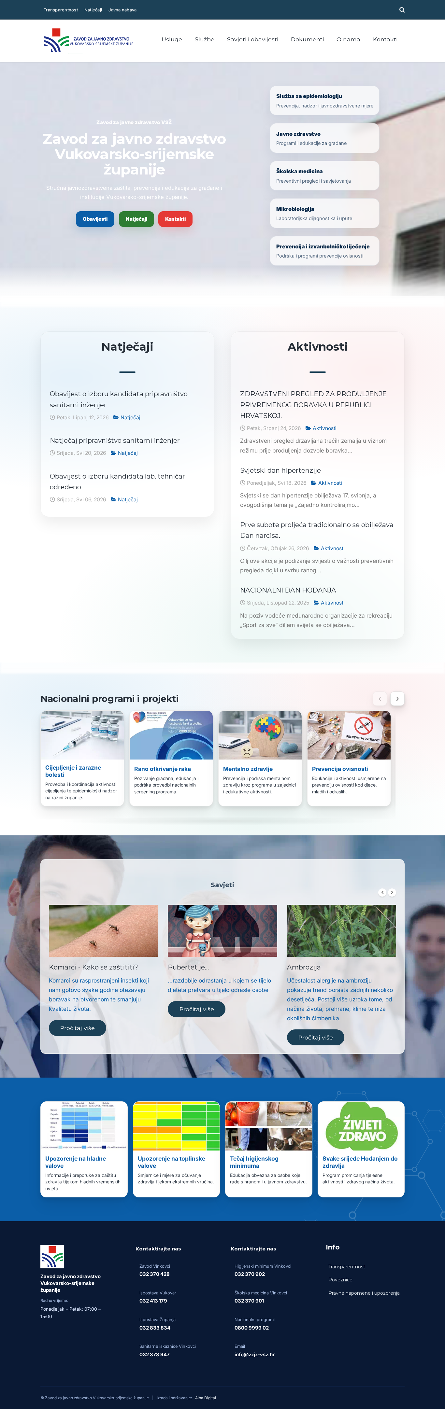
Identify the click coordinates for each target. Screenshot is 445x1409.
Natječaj (130, 417)
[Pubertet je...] (222, 931)
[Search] (401, 9)
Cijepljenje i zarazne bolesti (73, 771)
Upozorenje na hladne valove (75, 1162)
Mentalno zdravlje (248, 768)
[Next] (392, 892)
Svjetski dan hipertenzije (280, 470)
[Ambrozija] (341, 931)
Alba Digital (205, 1397)
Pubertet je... (188, 967)
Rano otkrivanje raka (162, 768)
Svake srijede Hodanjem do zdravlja (360, 1162)
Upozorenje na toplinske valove (171, 1162)
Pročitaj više (77, 1028)
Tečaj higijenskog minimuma (254, 1162)
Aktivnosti (325, 428)
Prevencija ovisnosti (340, 768)
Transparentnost (61, 9)
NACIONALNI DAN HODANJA (288, 590)
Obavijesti (95, 219)
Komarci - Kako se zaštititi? (93, 967)
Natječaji (93, 9)
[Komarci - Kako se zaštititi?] (103, 931)
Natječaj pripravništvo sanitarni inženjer (115, 440)
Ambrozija (304, 967)
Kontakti (175, 219)
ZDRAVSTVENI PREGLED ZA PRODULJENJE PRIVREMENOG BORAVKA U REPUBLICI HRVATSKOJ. (313, 405)
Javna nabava (122, 9)
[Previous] (382, 892)
